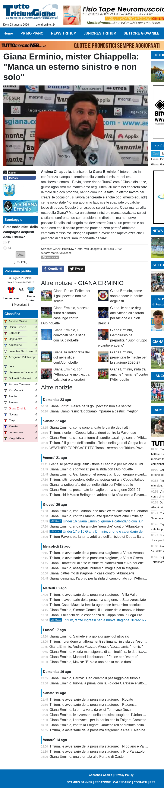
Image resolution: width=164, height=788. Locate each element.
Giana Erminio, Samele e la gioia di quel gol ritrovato (89, 636)
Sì (8, 242)
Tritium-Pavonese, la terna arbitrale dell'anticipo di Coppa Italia (97, 536)
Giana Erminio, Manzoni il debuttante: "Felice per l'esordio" (94, 657)
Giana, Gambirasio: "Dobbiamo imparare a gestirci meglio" (94, 411)
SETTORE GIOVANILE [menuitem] (142, 33)
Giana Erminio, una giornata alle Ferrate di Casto (87, 756)
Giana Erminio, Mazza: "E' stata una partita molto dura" (91, 662)
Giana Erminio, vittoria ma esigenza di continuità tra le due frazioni (99, 652)
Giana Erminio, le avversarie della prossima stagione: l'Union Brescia (102, 715)
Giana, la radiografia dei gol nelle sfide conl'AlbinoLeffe (71, 357)
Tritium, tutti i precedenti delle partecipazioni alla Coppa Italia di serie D (103, 479)
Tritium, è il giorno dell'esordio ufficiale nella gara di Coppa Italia (98, 443)
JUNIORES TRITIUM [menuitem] (100, 33)
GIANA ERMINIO (63, 248)
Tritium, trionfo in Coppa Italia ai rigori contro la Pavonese (93, 432)
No (9, 248)
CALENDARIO (122, 782)
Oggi (156, 153)
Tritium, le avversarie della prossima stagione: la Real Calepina (97, 730)
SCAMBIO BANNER (79, 782)
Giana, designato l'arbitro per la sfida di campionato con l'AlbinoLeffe (101, 578)
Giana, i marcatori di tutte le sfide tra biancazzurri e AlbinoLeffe (97, 563)
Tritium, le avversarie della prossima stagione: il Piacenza (93, 704)
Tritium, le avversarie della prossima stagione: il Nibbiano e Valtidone (102, 746)
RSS (152, 782)
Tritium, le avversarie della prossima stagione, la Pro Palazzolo (97, 751)
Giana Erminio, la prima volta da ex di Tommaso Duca (90, 709)
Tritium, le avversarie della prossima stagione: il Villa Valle (94, 594)
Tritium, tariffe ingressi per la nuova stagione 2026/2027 (98, 620)
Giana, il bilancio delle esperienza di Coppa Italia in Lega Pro (96, 615)
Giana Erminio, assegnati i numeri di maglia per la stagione (94, 568)
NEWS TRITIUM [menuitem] (63, 33)
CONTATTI (140, 782)
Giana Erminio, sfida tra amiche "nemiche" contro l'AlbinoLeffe (129, 374)
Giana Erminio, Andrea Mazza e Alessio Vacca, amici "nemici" (96, 646)
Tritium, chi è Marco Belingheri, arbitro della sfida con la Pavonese (99, 495)
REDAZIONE (103, 782)
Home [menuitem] (8, 33)
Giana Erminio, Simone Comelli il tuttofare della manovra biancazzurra (103, 610)
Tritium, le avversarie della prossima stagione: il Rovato (91, 699)
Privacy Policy (123, 774)
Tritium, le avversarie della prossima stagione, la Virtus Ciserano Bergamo (105, 558)
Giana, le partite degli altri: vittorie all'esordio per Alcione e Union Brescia (104, 464)
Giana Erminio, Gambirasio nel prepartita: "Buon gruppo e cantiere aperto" (105, 474)
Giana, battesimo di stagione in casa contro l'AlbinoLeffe (92, 573)
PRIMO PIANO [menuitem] (31, 33)
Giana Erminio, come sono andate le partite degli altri (126, 296)
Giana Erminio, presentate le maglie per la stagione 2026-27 (128, 357)
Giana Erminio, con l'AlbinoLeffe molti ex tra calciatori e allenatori (71, 374)
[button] (20, 254)
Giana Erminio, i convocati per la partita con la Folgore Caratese (98, 720)
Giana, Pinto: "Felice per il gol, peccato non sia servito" (71, 296)
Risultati (21, 262)
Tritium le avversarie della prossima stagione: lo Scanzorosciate (98, 599)
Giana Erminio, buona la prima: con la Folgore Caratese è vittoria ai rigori (105, 683)
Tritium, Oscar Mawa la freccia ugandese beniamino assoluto (96, 605)
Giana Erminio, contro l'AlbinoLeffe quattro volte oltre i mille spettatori (102, 516)
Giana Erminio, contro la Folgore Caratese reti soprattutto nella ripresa (102, 725)
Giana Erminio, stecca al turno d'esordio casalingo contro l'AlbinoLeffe (102, 438)
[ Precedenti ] (20, 304)
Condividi (54, 268)
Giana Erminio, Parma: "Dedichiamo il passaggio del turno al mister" (101, 678)
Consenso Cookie (100, 774)
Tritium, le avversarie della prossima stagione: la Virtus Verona (97, 553)
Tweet (78, 268)
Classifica (12, 314)
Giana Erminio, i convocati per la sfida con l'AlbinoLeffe (69, 335)
